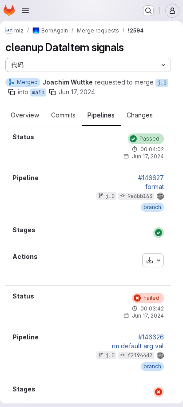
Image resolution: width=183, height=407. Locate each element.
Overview (25, 115)
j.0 (162, 82)
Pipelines (101, 115)
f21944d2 (139, 355)
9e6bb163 (139, 196)
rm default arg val (138, 346)
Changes (140, 115)
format (154, 186)
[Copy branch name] (11, 92)
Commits (63, 115)
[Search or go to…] (148, 10)
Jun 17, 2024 (77, 92)
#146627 (151, 177)
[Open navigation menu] (25, 11)
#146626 (151, 337)
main (38, 92)
